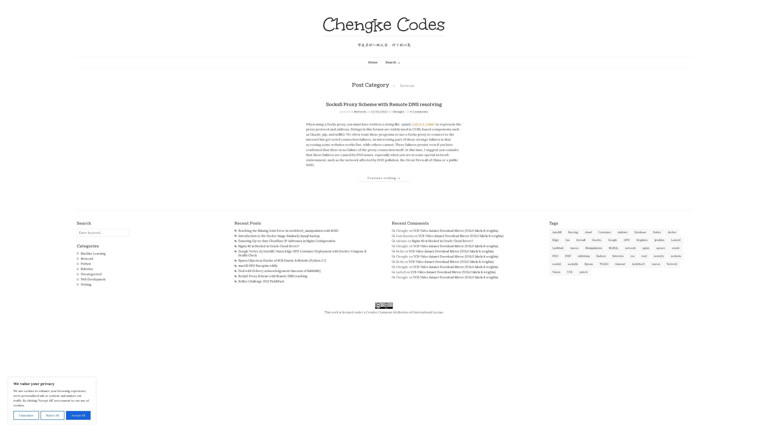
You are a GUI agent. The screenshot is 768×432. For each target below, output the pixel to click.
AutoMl (556, 232)
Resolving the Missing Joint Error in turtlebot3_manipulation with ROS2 (288, 231)
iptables (659, 240)
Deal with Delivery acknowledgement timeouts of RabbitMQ (279, 271)
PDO (555, 256)
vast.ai (656, 264)
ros (632, 256)
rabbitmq (584, 256)
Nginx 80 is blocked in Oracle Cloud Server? (268, 246)
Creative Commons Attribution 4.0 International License (404, 312)
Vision (556, 272)
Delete (657, 232)
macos (574, 248)
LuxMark (558, 248)
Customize (26, 415)
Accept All (78, 415)
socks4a (676, 256)
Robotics (87, 269)
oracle (676, 248)
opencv (660, 248)
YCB (569, 272)
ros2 (644, 256)
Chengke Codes (384, 24)
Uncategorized (91, 274)
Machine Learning (93, 253)
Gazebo (596, 240)
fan (568, 240)
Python (86, 264)
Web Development (93, 279)
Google (612, 240)
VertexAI (672, 264)
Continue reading (384, 178)
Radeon (601, 256)
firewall (580, 240)
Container (604, 232)
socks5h (573, 264)
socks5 (556, 264)
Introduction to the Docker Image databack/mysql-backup (279, 236)
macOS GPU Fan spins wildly (258, 266)
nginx (645, 248)
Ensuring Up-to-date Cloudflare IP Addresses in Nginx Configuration (286, 241)
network (630, 248)
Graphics (642, 240)
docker (672, 232)
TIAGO (604, 264)
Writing (86, 284)
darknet (623, 232)
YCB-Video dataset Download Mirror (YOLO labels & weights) (455, 231)
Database (640, 232)
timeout (620, 264)
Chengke (399, 111)
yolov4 (583, 272)
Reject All (52, 415)
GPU (627, 240)
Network (360, 111)
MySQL (613, 248)
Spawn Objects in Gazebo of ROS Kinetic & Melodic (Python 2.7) (282, 260)
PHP (568, 256)
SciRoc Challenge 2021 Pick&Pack (261, 281)
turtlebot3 (638, 264)
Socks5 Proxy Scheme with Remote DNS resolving (384, 104)
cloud (588, 232)
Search (390, 62)
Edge (555, 240)
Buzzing (573, 232)
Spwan (589, 264)
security (659, 256)
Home (372, 62)
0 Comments (419, 111)
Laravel (675, 240)
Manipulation (593, 248)
